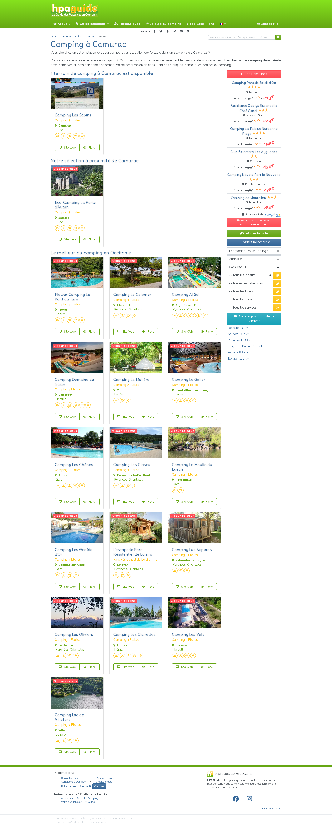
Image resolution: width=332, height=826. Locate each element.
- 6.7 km (239, 333)
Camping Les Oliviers (74, 634)
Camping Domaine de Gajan (74, 381)
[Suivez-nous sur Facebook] (236, 799)
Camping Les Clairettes (134, 634)
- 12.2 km (238, 358)
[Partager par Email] (181, 31)
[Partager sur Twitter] (161, 31)
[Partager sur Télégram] (174, 31)
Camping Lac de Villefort (69, 717)
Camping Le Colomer (132, 294)
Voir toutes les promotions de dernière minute (255, 222)
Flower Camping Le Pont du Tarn (72, 296)
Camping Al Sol (185, 294)
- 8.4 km (246, 346)
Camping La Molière (131, 379)
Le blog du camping (165, 24)
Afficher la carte (256, 233)
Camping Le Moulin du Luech (192, 466)
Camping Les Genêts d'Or (73, 552)
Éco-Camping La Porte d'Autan (75, 204)
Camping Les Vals (188, 634)
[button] (222, 23)
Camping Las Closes (131, 464)
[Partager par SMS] (188, 31)
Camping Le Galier (188, 379)
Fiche (92, 147)
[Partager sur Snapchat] (168, 31)
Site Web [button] (69, 147)
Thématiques (129, 24)
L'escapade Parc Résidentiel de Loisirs (132, 552)
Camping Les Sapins (73, 115)
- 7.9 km (240, 340)
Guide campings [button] (93, 24)
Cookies (99, 786)
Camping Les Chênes (74, 464)
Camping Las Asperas (192, 549)
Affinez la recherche (256, 242)
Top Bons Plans (201, 24)
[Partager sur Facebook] (154, 31)
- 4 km (238, 327)
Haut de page (269, 808)
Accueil (63, 24)
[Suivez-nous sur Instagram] (250, 799)
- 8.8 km (238, 352)
